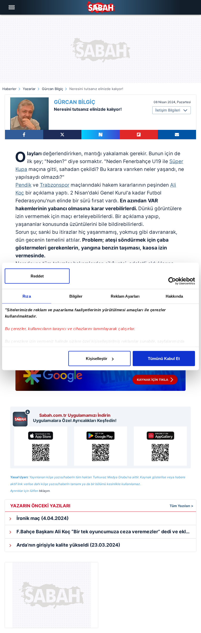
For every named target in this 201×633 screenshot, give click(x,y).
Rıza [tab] (27, 296)
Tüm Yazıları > (181, 506)
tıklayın (44, 491)
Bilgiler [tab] (76, 296)
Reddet (37, 276)
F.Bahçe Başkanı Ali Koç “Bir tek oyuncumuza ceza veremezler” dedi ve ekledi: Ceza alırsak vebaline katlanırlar (105, 531)
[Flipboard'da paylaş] (139, 134)
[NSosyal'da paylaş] (100, 134)
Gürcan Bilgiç (52, 89)
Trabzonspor (54, 185)
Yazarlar (29, 89)
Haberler (9, 89)
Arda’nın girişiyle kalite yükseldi (67, 545)
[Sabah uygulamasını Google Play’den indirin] (100, 446)
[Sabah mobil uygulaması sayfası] (21, 417)
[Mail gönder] (177, 134)
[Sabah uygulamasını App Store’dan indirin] (40, 446)
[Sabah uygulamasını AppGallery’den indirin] (160, 446)
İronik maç (42, 518)
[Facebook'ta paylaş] (24, 134)
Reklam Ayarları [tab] (125, 296)
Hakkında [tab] (174, 296)
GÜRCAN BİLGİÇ (74, 102)
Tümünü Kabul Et (164, 358)
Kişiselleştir (96, 358)
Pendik (23, 185)
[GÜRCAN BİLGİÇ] (29, 113)
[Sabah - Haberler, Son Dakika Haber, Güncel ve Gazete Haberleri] (100, 7)
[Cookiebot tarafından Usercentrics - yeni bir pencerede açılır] (172, 281)
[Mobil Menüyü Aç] (12, 7)
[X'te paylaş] (62, 134)
